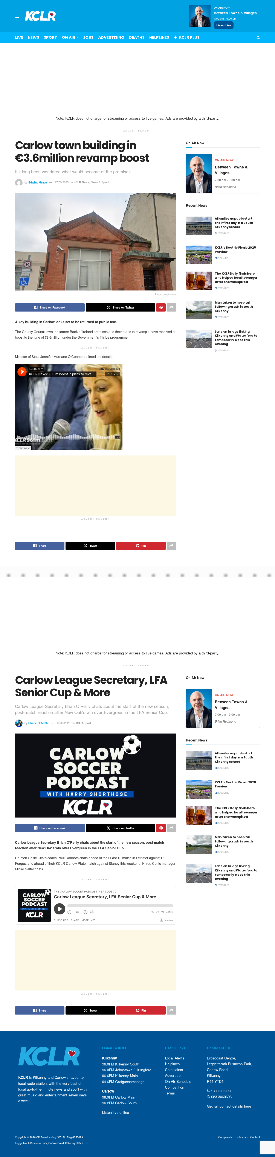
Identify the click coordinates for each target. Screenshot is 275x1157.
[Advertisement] (137, 79)
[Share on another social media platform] (171, 307)
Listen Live (223, 25)
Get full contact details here (229, 1106)
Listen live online (115, 1112)
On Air (68, 37)
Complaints (174, 1069)
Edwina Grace (37, 182)
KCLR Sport (83, 723)
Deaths (137, 37)
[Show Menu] (17, 16)
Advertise (172, 1075)
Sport (50, 37)
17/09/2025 (62, 182)
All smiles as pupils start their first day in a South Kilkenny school (234, 222)
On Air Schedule (178, 1081)
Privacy (241, 1137)
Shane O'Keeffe (38, 723)
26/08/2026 (223, 233)
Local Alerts (174, 1058)
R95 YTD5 (215, 1081)
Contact (255, 1137)
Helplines (159, 37)
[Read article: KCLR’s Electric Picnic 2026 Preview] (199, 255)
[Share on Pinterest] (161, 307)
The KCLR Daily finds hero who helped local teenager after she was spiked (236, 277)
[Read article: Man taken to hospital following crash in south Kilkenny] (199, 310)
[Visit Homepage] (40, 16)
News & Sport (100, 182)
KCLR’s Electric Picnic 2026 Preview (235, 249)
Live (19, 37)
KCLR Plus (189, 37)
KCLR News (81, 182)
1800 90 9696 (221, 1090)
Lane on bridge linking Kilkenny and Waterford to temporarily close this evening (236, 337)
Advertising (111, 37)
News (33, 37)
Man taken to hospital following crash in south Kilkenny (234, 306)
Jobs (88, 37)
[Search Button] (258, 37)
